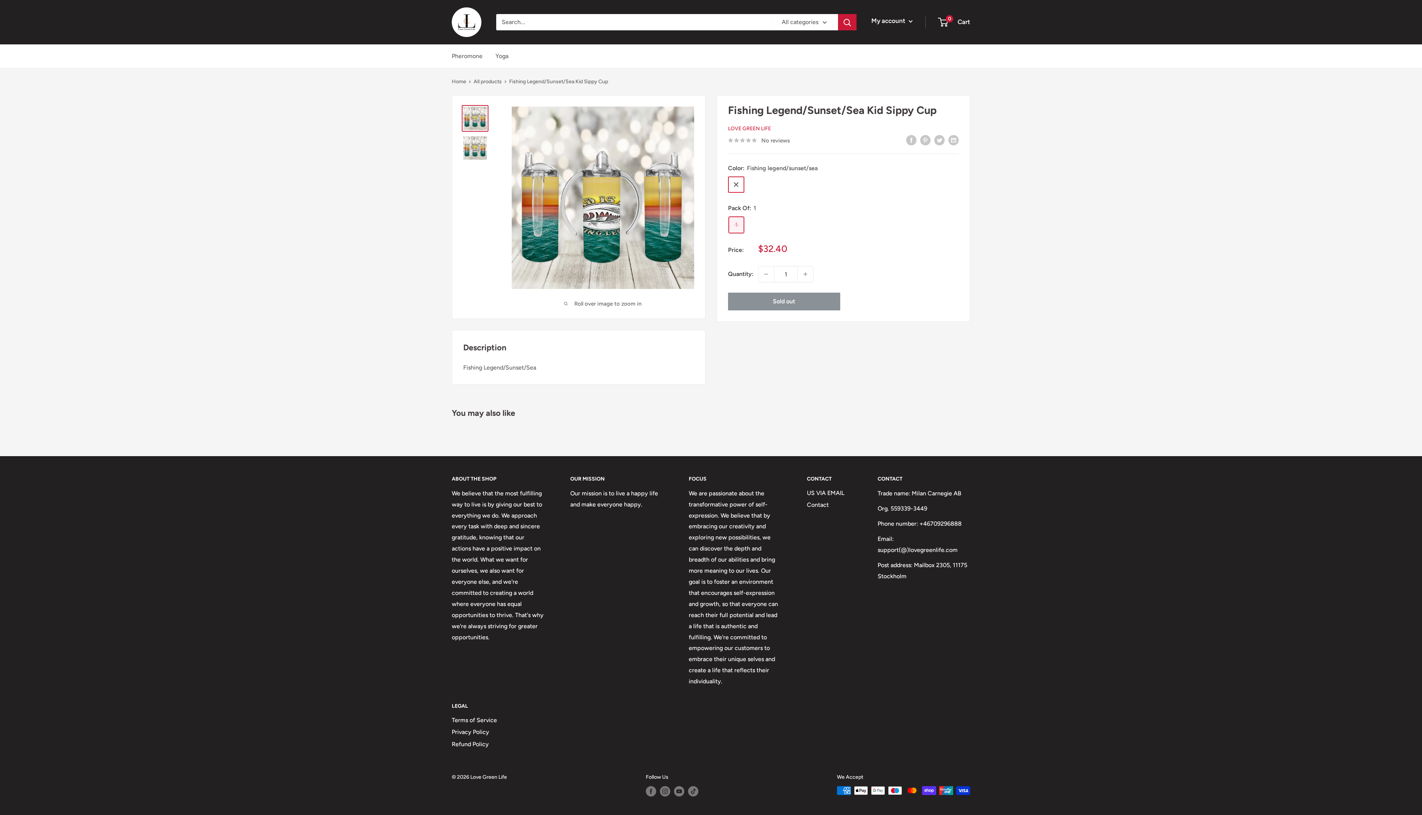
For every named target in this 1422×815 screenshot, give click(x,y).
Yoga (501, 56)
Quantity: (741, 273)
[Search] (847, 22)
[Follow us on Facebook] (651, 791)
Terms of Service (474, 720)
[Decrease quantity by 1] (766, 274)
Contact (818, 504)
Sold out (784, 301)
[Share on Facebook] (911, 139)
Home (459, 81)
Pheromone (467, 56)
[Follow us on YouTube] (679, 791)
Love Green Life (749, 129)
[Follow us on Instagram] (665, 791)
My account (889, 20)
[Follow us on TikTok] (693, 791)
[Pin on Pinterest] (925, 139)
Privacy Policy (470, 731)
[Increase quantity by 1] (805, 274)
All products (488, 81)
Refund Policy (470, 744)
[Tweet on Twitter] (939, 139)
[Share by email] (953, 139)
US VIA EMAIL (825, 492)
